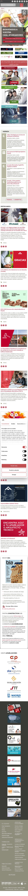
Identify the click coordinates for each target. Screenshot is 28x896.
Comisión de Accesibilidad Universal (20, 851)
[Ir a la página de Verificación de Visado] (14, 802)
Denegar (14, 474)
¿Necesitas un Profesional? (8, 538)
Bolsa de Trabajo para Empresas (19, 846)
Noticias (4, 242)
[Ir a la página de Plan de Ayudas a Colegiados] (14, 771)
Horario (3, 827)
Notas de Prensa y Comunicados (18, 866)
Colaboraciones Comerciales (20, 859)
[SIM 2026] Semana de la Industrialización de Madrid (13, 309)
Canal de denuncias (9, 889)
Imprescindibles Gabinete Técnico (9, 503)
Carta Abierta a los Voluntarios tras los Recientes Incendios (14, 270)
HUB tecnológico (17, 616)
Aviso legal (5, 887)
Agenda (4, 321)
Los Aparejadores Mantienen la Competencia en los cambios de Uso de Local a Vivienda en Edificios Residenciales (13, 350)
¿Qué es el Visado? (18, 848)
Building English (5, 849)
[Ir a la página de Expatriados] (14, 750)
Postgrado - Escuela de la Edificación (7, 845)
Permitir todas (14, 465)
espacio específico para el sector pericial (11, 640)
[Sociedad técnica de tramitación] (14, 691)
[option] (7, 826)
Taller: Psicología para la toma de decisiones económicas (16, 135)
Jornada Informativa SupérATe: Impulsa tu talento (15, 165)
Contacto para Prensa (19, 870)
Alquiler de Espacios (19, 857)
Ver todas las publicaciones (8, 608)
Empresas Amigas (5, 835)
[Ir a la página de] (14, 708)
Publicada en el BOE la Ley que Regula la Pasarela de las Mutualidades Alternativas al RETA (14, 390)
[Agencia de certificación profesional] (14, 659)
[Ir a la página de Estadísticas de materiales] (14, 791)
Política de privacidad (12, 887)
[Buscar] (14, 5)
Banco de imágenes (19, 869)
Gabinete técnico (6, 511)
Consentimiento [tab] (5, 423)
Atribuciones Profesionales (7, 837)
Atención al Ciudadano (19, 853)
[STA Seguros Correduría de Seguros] (14, 669)
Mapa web (16, 889)
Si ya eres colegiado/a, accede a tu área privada (14, 41)
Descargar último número (12, 606)
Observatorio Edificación (7, 833)
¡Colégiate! (14, 82)
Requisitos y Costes (19, 827)
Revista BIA (4, 866)
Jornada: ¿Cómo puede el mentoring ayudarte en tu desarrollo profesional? (14, 182)
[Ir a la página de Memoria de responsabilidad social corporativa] (14, 812)
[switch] (24, 451)
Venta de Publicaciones (6, 869)
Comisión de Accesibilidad (10, 626)
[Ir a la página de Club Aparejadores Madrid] (14, 760)
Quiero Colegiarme (18, 829)
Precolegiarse (17, 831)
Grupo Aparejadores (6, 826)
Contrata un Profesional (20, 844)
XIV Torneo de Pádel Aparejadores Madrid (16, 152)
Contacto (21, 889)
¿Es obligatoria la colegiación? (18, 834)
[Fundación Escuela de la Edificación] (14, 680)
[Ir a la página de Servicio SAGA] (14, 781)
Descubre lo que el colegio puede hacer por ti (14, 38)
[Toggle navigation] (25, 5)
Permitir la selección (14, 470)
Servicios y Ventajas (19, 826)
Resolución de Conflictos (20, 855)
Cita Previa (4, 831)
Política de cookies (21, 887)
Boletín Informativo (6, 868)
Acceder (14, 102)
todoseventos (14, 200)
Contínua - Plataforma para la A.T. (7, 847)
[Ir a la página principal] (1, 0)
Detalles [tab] (13, 423)
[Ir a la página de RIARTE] (14, 719)
